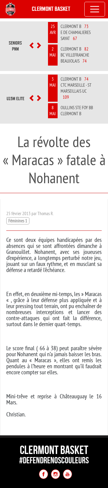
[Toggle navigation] (94, 9)
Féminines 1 (17, 221)
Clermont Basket (51, 8)
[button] (31, 46)
